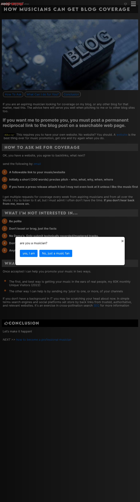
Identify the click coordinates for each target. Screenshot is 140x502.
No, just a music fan (55, 253)
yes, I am (29, 253)
